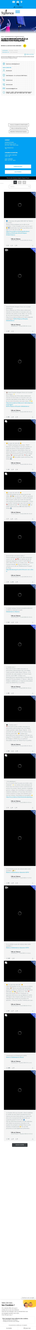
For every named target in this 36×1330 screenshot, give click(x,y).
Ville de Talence (15, 239)
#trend (22, 1057)
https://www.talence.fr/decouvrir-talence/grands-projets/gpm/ (19, 403)
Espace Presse (25, 178)
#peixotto (22, 872)
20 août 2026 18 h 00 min (26, 240)
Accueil (2, 36)
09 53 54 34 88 (9, 84)
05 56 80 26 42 (9, 80)
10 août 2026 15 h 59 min (26, 745)
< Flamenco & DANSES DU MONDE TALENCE (19, 124)
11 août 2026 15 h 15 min (26, 617)
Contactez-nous (18, 166)
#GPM (15, 319)
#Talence (8, 233)
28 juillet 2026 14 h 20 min (26, 1133)
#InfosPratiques (22, 233)
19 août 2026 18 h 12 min (25, 326)
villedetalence (14, 326)
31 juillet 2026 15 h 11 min (25, 1062)
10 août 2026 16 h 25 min (25, 688)
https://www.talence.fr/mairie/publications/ (17, 231)
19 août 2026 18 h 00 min (26, 411)
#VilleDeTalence (10, 235)
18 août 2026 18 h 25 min (26, 464)
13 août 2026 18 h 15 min (26, 513)
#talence (17, 611)
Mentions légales (17, 178)
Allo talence (18, 171)
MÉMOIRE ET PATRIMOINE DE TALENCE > (18, 131)
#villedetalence (10, 320)
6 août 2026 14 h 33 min (26, 802)
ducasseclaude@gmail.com (11, 88)
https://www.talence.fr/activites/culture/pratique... (19, 797)
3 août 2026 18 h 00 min (26, 1005)
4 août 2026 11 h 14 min (26, 877)
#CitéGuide (14, 233)
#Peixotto (25, 319)
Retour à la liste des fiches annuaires (18, 128)
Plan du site (9, 178)
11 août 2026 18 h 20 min (26, 576)
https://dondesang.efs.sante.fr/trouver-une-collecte (19, 570)
